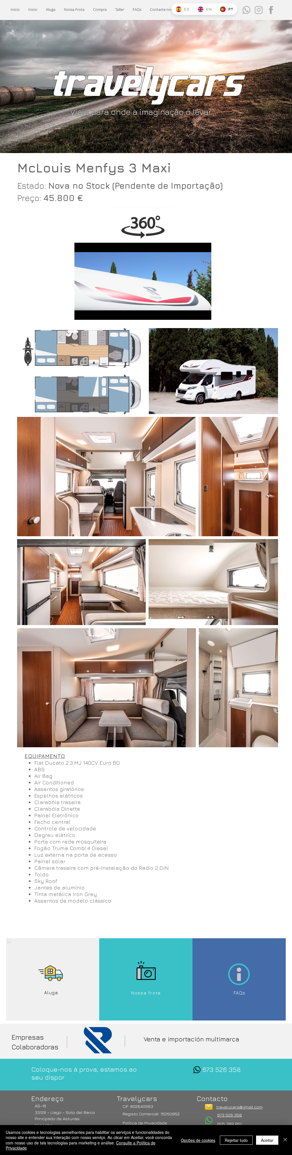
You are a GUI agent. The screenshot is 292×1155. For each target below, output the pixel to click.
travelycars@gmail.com (239, 1106)
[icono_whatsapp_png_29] (246, 10)
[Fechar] (285, 1140)
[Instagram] (259, 10)
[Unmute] (91, 312)
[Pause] (82, 312)
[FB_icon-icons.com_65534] (271, 10)
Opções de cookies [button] (198, 1140)
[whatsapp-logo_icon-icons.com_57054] (196, 1069)
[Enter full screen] (203, 312)
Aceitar (267, 1140)
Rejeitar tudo (236, 1140)
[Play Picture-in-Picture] (194, 312)
